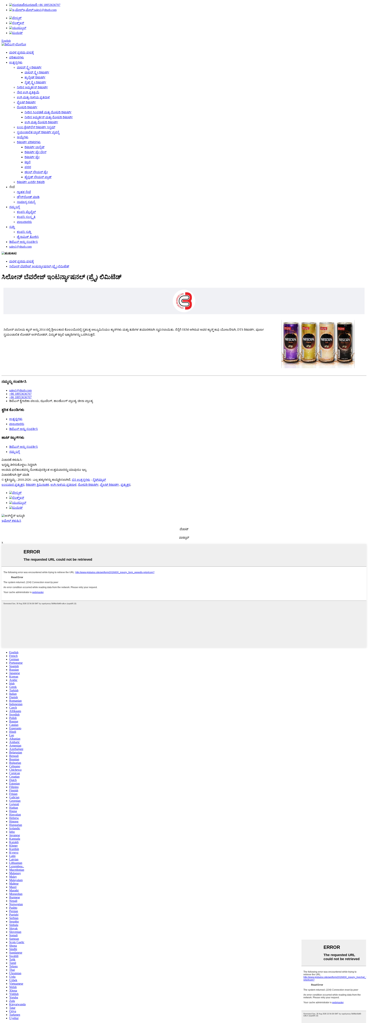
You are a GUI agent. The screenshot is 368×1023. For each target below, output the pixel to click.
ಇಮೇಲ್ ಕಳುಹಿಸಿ (11, 520)
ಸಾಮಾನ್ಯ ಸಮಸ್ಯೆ (26, 202)
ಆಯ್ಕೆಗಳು (22, 137)
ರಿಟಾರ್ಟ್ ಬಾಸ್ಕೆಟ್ (34, 147)
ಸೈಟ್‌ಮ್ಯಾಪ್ (99, 479)
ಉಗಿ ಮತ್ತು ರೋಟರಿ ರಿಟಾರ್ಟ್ (41, 122)
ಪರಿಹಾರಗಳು (16, 57)
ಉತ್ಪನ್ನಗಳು (15, 62)
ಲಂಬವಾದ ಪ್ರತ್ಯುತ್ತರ (13, 484)
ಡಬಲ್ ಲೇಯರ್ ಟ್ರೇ (36, 172)
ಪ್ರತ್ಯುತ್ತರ (125, 484)
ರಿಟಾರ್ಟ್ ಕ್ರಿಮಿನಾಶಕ (37, 484)
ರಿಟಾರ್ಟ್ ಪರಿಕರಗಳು (29, 142)
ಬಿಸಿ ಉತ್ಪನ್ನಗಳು (81, 479)
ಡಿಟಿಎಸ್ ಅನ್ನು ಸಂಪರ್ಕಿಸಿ (23, 241)
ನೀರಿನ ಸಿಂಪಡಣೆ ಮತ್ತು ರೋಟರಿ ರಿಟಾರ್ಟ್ (48, 112)
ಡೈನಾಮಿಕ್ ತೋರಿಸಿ (28, 236)
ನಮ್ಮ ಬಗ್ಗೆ (14, 207)
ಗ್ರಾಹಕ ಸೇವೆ (24, 192)
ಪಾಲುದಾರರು (24, 221)
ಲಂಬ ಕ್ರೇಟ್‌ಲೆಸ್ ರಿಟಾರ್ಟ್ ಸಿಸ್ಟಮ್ (36, 127)
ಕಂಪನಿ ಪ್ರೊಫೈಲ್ (26, 212)
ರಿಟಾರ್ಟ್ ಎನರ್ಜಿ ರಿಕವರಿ (31, 182)
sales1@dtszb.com (40, 10)
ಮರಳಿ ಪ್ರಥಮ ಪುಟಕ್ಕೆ (21, 52)
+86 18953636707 (42, 5)
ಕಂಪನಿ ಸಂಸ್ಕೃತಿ (26, 217)
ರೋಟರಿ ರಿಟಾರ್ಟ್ (27, 107)
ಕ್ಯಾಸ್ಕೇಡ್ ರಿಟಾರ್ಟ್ (35, 77)
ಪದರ (28, 167)
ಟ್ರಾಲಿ (28, 162)
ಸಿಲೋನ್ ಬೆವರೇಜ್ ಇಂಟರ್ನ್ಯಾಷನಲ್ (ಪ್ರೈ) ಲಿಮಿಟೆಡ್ (39, 266)
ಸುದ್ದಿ (12, 226)
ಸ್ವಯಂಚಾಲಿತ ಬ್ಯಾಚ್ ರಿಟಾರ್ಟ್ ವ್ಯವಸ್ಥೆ (38, 132)
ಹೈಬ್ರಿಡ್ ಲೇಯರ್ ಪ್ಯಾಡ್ (38, 177)
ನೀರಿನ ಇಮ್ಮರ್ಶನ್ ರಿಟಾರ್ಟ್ (32, 87)
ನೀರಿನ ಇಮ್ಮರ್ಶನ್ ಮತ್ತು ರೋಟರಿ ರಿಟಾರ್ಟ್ (49, 117)
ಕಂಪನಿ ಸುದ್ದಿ (24, 231)
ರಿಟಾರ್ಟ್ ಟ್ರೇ (32, 157)
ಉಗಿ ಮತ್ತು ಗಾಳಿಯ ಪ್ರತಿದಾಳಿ (33, 97)
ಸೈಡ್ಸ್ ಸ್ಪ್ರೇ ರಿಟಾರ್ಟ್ (35, 82)
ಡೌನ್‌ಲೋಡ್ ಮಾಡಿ (28, 197)
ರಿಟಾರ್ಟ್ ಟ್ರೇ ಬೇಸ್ (35, 152)
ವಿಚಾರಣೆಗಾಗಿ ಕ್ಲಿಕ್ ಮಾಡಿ (15, 474)
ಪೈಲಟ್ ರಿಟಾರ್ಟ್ (26, 102)
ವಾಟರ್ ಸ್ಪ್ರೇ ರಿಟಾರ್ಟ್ (29, 67)
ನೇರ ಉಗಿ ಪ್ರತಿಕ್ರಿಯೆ (28, 92)
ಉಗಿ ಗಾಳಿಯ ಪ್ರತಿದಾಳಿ (63, 484)
